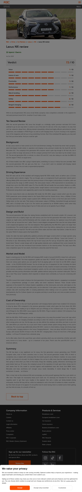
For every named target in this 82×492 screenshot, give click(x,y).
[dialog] (41, 478)
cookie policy (70, 481)
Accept (19, 488)
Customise (62, 488)
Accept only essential (41, 488)
